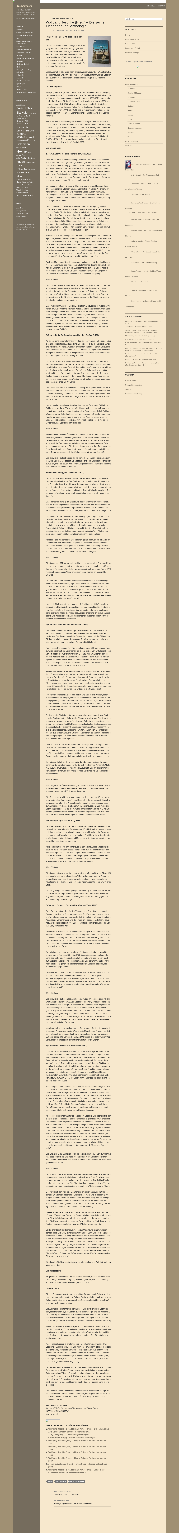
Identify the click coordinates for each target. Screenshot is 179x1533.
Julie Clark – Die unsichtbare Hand (138, 327)
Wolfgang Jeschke (76, 1481)
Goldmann (23, 144)
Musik (18, 67)
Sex (17, 185)
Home (127, 35)
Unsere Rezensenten (133, 385)
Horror (129, 110)
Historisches (20, 46)
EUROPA (21, 134)
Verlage (128, 389)
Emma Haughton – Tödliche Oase (67, 1493)
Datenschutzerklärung (133, 394)
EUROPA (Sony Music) (25, 137)
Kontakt (161, 6)
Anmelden (19, 208)
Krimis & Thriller (133, 124)
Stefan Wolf (19, 187)
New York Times (131, 141)
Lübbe (19, 165)
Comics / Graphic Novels (24, 33)
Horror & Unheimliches (24, 49)
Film (17, 38)
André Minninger (21, 105)
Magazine (19, 61)
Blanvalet (22, 112)
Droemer (20, 127)
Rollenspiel (20, 75)
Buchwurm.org (24, 6)
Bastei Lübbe (24, 108)
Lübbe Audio (23, 169)
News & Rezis (130, 381)
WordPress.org (21, 217)
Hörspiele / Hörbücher (23, 52)
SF (21, 185)
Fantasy (19, 140)
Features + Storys (132, 52)
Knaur (20, 161)
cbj (17, 116)
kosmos (28, 162)
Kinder (129, 119)
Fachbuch (131, 97)
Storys (18, 87)
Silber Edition (27, 185)
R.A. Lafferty (61, 1481)
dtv (26, 127)
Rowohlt (19, 182)
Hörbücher (131, 106)
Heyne (50, 1481)
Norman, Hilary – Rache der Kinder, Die (140, 359)
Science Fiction (28, 182)
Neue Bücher (130, 44)
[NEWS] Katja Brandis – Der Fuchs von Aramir (72, 1502)
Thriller (27, 188)
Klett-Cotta (31, 158)
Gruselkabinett (21, 147)
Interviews (19, 55)
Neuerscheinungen (134, 128)
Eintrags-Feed (21, 211)
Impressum (151, 6)
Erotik (32, 131)
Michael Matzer (77, 30)
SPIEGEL (128, 146)
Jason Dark (21, 155)
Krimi (33, 162)
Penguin (32, 169)
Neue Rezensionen (132, 39)
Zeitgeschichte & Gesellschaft (26, 92)
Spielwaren (131, 132)
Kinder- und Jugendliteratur (25, 58)
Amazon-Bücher (131, 84)
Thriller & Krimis (21, 90)
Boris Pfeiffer (32, 113)
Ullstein (30, 195)
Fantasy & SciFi (133, 102)
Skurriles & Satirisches (23, 81)
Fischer (31, 140)
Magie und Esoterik (22, 64)
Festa (25, 140)
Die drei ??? (22, 121)
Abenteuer (19, 27)
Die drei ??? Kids (22, 124)
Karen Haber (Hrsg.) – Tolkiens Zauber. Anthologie (71, 1438)
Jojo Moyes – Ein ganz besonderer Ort (140, 339)
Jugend (130, 115)
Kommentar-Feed (22, 214)
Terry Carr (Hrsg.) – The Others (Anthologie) (68, 1435)
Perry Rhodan (23, 172)
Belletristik (131, 89)
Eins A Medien (22, 131)
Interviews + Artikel (132, 48)
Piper (19, 176)
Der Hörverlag (21, 118)
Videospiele (131, 137)
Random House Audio (23, 179)
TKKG (18, 195)
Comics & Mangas (134, 93)
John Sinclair (21, 158)
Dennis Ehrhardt (24, 116)
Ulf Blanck (23, 195)
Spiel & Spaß (20, 84)
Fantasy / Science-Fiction (62, 18)
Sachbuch (19, 78)
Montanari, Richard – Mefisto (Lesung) (140, 336)
